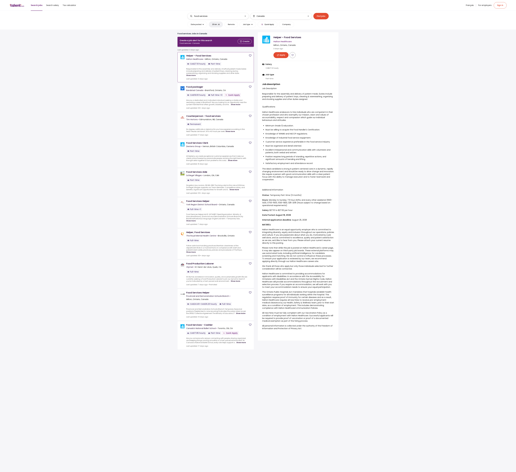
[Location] (279, 16)
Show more (191, 75)
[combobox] (218, 16)
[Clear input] (245, 16)
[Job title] (216, 16)
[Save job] (250, 55)
